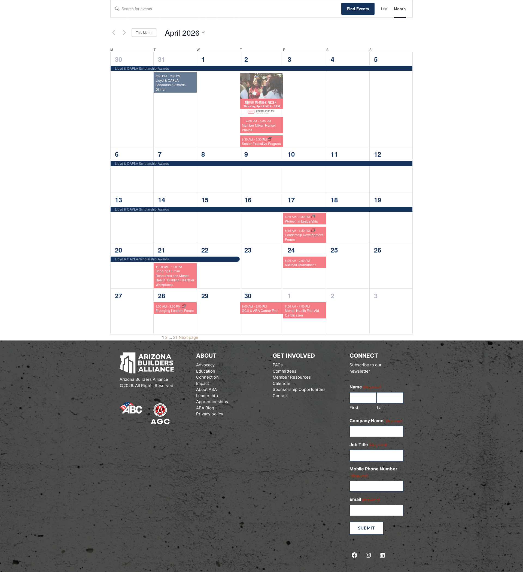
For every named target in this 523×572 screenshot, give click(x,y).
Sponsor (210, 16)
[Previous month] (113, 32)
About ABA (133, 16)
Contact (245, 16)
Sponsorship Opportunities (299, 389)
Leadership (207, 395)
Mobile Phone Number (373, 472)
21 (161, 249)
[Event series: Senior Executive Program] (270, 139)
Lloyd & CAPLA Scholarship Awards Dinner (171, 85)
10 (291, 154)
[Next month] (124, 32)
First (353, 407)
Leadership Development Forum (304, 237)
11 (334, 154)
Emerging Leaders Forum (175, 310)
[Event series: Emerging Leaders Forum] (184, 306)
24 (291, 249)
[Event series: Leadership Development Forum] (313, 230)
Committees (284, 371)
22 (204, 249)
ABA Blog (205, 407)
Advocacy (205, 364)
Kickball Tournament (300, 264)
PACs (278, 364)
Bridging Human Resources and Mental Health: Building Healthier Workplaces (175, 278)
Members (491, 16)
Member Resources (292, 377)
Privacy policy (209, 413)
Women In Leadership (301, 221)
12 (377, 154)
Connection (207, 377)
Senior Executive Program (261, 143)
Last (381, 407)
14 (161, 199)
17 (291, 199)
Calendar (173, 16)
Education (205, 371)
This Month (144, 32)
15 (204, 199)
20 (118, 249)
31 (161, 59)
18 (334, 199)
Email (364, 499)
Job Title (368, 444)
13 (118, 199)
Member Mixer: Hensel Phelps (259, 127)
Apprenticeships (212, 401)
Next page (189, 337)
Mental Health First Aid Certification (302, 312)
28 (161, 295)
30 (118, 59)
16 (247, 199)
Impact (202, 383)
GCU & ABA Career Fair (260, 310)
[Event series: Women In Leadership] (313, 216)
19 (377, 199)
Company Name (376, 420)
